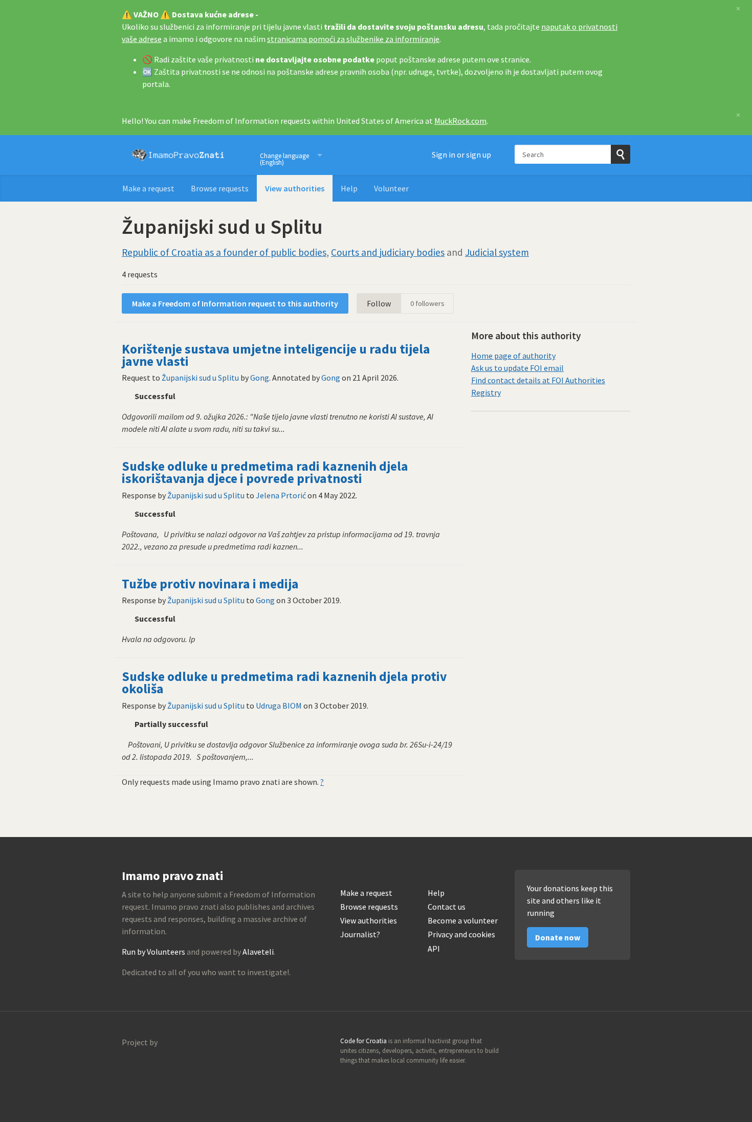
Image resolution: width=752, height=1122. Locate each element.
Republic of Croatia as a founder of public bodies (224, 252)
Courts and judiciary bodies (388, 252)
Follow (379, 303)
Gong (259, 377)
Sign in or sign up (461, 154)
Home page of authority (513, 355)
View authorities (294, 188)
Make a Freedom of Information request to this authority (235, 303)
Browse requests (220, 188)
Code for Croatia (142, 1066)
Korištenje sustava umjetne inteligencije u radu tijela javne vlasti (276, 355)
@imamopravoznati (600, 1044)
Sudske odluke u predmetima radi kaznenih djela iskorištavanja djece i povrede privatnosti (265, 472)
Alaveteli (258, 952)
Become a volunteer (463, 921)
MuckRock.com (460, 121)
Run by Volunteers (153, 952)
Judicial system (497, 252)
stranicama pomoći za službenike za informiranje (353, 39)
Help (349, 188)
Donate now (557, 937)
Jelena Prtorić (281, 495)
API (434, 949)
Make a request (148, 188)
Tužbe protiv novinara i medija (210, 584)
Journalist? (360, 934)
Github (578, 1044)
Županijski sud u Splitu (200, 377)
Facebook (622, 1044)
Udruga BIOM (279, 705)
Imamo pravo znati (178, 155)
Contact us (447, 907)
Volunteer (391, 188)
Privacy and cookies (461, 934)
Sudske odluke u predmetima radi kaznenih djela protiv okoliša (284, 682)
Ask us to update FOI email (517, 368)
